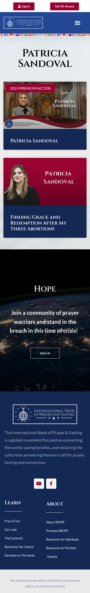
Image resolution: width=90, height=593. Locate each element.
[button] (77, 22)
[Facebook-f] (51, 484)
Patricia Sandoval (34, 141)
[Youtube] (39, 484)
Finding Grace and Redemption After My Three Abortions (38, 223)
